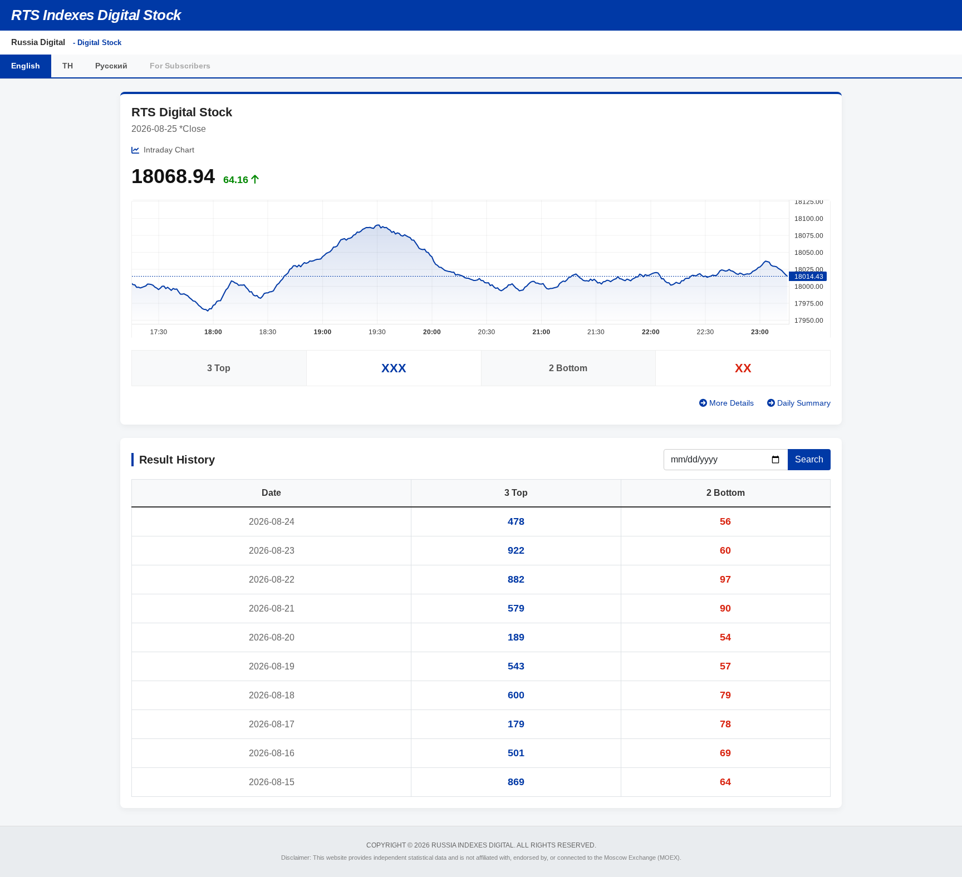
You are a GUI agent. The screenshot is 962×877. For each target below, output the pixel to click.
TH (67, 65)
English (25, 65)
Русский (111, 65)
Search (809, 459)
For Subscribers (180, 65)
